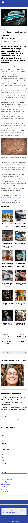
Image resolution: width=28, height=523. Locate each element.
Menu (3, 2)
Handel (4, 443)
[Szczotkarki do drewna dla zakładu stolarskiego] (14, 26)
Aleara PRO (16, 2)
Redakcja (6, 41)
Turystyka (4, 460)
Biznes (3, 29)
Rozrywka (4, 455)
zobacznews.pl (5, 491)
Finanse (4, 440)
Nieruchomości (6, 452)
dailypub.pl (4, 482)
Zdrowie (4, 463)
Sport (3, 457)
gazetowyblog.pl (6, 489)
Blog (3, 435)
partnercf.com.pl (6, 477)
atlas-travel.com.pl (6, 479)
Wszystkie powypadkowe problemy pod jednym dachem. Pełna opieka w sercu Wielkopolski (12, 414)
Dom (3, 438)
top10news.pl (5, 486)
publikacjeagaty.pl (6, 484)
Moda (3, 446)
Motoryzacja (5, 449)
